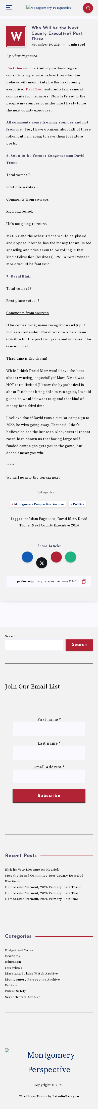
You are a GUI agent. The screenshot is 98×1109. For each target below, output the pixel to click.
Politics (78, 504)
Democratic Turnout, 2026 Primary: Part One (41, 899)
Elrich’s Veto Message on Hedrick (32, 870)
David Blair (67, 519)
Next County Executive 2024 (55, 525)
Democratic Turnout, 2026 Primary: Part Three (43, 887)
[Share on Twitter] (41, 562)
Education (13, 962)
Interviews (13, 968)
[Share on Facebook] (27, 557)
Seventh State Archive (22, 997)
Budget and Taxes (19, 950)
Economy (13, 956)
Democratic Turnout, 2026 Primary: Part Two (41, 893)
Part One (14, 68)
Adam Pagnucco (42, 519)
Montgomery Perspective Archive (39, 504)
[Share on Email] (56, 557)
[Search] (88, 8)
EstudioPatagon (66, 1096)
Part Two (34, 89)
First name (49, 719)
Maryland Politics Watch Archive (31, 974)
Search (10, 636)
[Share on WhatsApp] (70, 557)
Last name (49, 743)
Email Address (49, 767)
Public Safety (15, 991)
